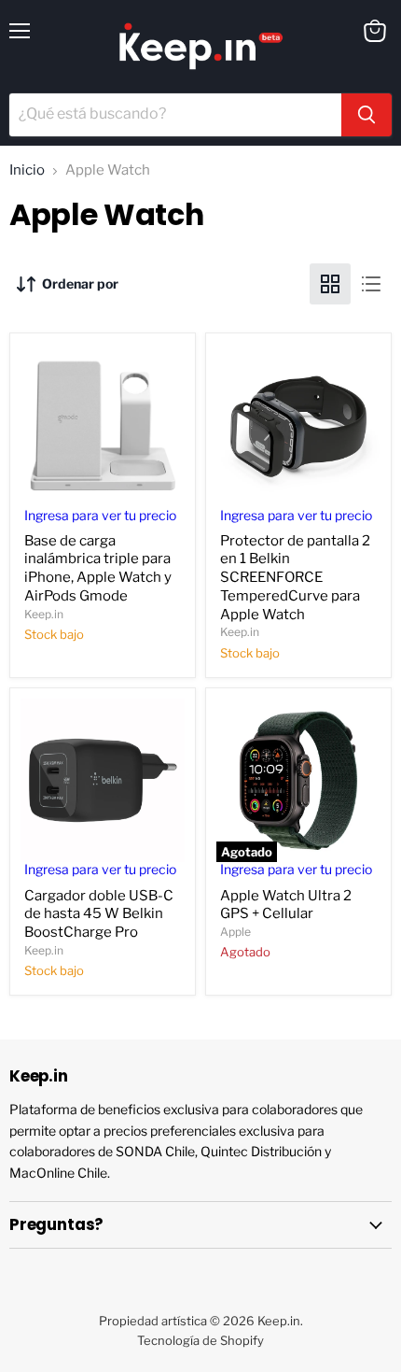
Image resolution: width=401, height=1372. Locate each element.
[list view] (371, 283)
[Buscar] (366, 114)
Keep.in (43, 614)
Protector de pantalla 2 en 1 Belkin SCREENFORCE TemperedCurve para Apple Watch (295, 577)
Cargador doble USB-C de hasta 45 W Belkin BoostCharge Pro (98, 914)
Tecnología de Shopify (200, 1340)
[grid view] (330, 283)
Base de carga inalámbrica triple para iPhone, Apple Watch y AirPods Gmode (98, 568)
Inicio (27, 170)
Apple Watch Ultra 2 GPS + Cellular (286, 905)
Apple (235, 932)
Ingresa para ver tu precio (100, 515)
